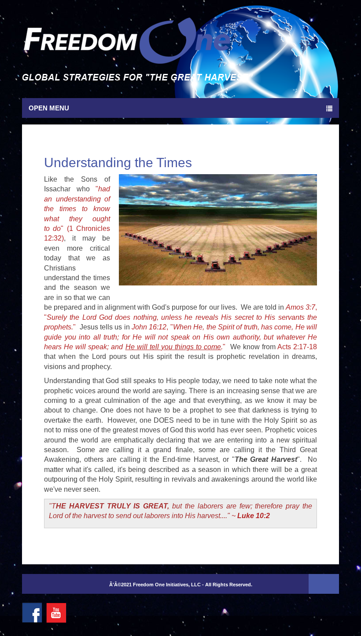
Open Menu (49, 108)
